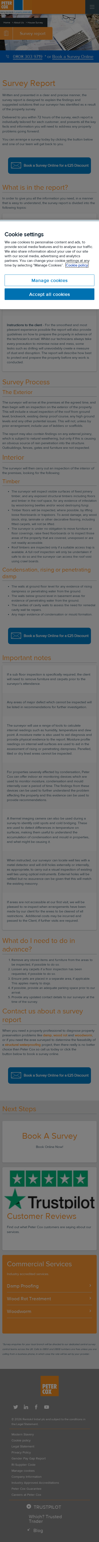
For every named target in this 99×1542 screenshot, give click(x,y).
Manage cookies (50, 280)
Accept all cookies (49, 294)
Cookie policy (77, 265)
